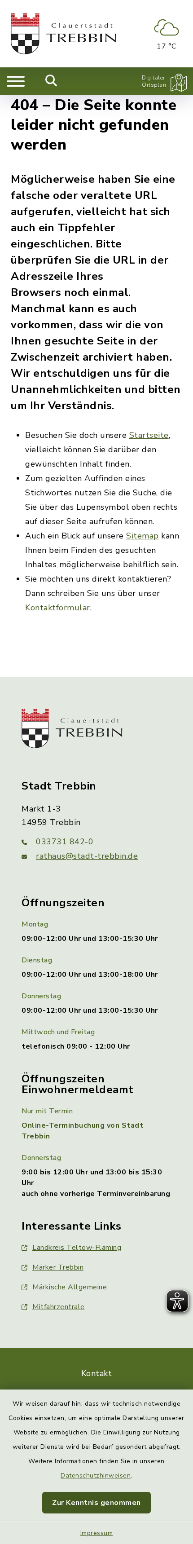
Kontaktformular (57, 607)
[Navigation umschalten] (15, 81)
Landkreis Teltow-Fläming (76, 1248)
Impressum (96, 1533)
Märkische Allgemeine (69, 1287)
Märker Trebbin (57, 1267)
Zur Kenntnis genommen (96, 1503)
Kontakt (96, 1373)
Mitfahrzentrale (58, 1307)
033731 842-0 (64, 841)
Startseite (149, 435)
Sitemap (142, 535)
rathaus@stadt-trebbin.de (87, 856)
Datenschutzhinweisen (96, 1475)
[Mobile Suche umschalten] (51, 81)
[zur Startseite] (63, 33)
